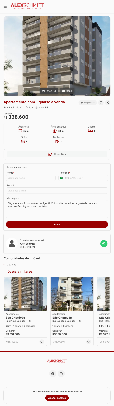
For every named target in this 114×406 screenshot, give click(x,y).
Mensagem (13, 198)
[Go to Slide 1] (23, 307)
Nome (10, 172)
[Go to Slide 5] (76, 306)
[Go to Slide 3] (27, 306)
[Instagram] (61, 373)
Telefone (64, 172)
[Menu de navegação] (5, 6)
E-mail (11, 185)
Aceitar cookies (57, 397)
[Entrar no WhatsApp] (103, 243)
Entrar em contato (17, 167)
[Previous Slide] (6, 56)
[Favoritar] (101, 102)
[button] (57, 56)
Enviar (57, 224)
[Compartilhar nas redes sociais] (107, 102)
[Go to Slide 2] (25, 306)
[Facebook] (52, 373)
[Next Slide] (107, 56)
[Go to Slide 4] (74, 306)
